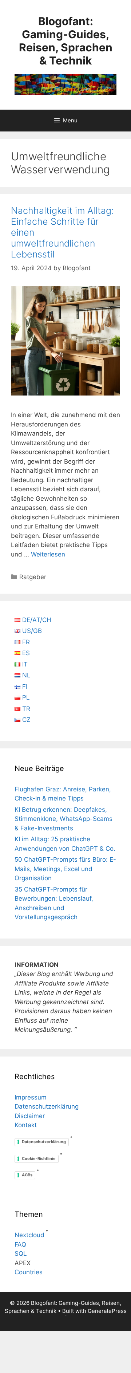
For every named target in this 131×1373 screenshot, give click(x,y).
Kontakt (26, 1125)
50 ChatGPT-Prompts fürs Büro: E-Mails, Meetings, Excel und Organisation (65, 869)
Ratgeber (32, 577)
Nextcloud (29, 1235)
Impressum (31, 1097)
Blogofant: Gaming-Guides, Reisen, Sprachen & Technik (65, 41)
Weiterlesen (48, 554)
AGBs (27, 1174)
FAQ (20, 1244)
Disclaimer (30, 1116)
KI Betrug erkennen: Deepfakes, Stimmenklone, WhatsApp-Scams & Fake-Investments (63, 819)
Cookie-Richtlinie (39, 1158)
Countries (29, 1272)
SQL (21, 1253)
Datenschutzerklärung (47, 1106)
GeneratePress (107, 1310)
